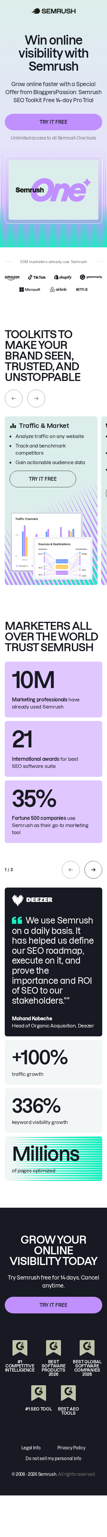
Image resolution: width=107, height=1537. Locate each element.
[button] (14, 398)
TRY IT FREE (53, 122)
